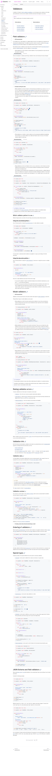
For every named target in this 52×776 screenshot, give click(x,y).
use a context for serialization (24, 521)
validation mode (22, 451)
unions (29, 94)
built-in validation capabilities (27, 12)
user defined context (18, 449)
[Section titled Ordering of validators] (31, 527)
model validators (39, 25)
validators (31, 90)
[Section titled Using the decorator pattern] (29, 258)
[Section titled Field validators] (26, 37)
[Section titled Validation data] (23, 456)
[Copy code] (49, 59)
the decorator (27, 548)
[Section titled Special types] (24, 553)
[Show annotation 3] (20, 125)
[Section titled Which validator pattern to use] (33, 215)
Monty (42, 1)
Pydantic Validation (17, 1)
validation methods (29, 493)
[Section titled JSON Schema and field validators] (40, 670)
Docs (10, 1)
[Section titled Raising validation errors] (33, 389)
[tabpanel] (31, 70)
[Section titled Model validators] (27, 292)
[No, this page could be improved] (36, 740)
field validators (20, 25)
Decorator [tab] (25, 53)
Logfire (30, 436)
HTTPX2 (37, 1)
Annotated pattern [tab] (17, 53)
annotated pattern (45, 46)
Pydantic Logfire (32, 1)
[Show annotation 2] (28, 109)
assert (26, 396)
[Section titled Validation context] (25, 491)
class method (34, 48)
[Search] (47, 1)
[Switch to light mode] (50, 1)
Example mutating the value (20, 86)
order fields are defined (29, 482)
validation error (27, 93)
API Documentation (18, 39)
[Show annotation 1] (20, 67)
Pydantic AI (25, 1)
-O (28, 398)
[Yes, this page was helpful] (35, 740)
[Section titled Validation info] (25, 442)
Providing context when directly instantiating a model (25, 523)
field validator (29, 452)
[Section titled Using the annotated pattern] (29, 221)
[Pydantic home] (4, 1)
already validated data (19, 447)
